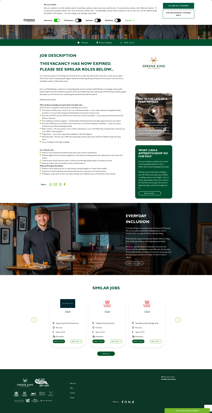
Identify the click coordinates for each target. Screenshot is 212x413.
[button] (178, 319)
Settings (128, 20)
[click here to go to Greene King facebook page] (123, 402)
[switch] (78, 20)
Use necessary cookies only (178, 14)
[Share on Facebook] (64, 184)
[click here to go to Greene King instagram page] (126, 402)
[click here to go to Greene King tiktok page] (133, 402)
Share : (44, 184)
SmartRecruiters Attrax (168, 379)
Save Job (75, 341)
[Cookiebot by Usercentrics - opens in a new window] (29, 20)
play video (153, 111)
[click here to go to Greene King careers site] (33, 390)
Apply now (59, 341)
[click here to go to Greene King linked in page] (129, 402)
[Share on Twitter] (60, 184)
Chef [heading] (67, 312)
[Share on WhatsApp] (50, 184)
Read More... (149, 193)
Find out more (134, 263)
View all (106, 354)
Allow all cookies (178, 6)
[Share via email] (55, 184)
